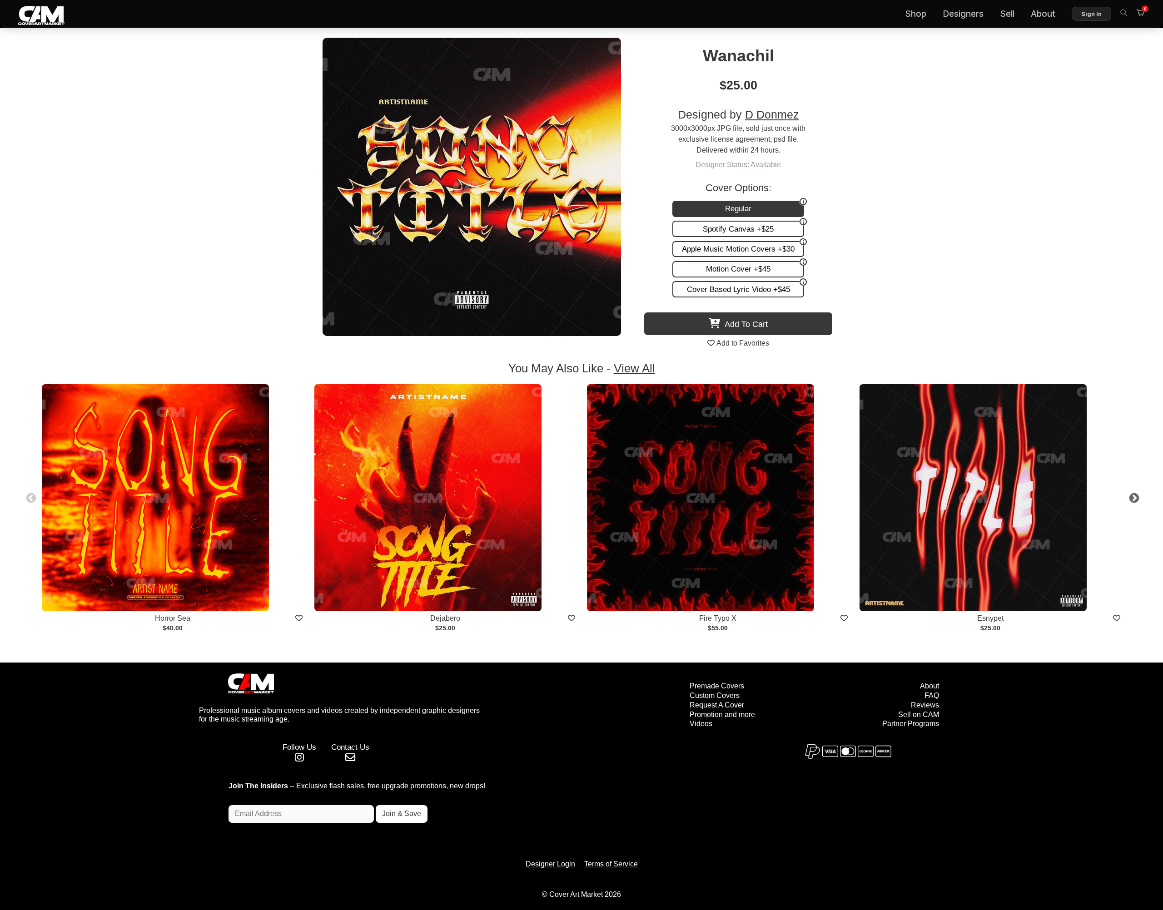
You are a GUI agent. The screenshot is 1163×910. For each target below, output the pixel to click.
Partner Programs (910, 723)
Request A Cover (717, 705)
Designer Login (550, 864)
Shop (915, 14)
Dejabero (445, 618)
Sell (1007, 14)
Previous (30, 497)
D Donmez (772, 115)
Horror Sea (172, 618)
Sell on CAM (918, 714)
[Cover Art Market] (34, 14)
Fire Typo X (717, 618)
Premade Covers (717, 686)
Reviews (925, 705)
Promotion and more (722, 714)
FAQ (931, 695)
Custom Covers (715, 695)
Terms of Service (611, 864)
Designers (963, 14)
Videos (701, 723)
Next (1133, 497)
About (1043, 14)
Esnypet (990, 618)
